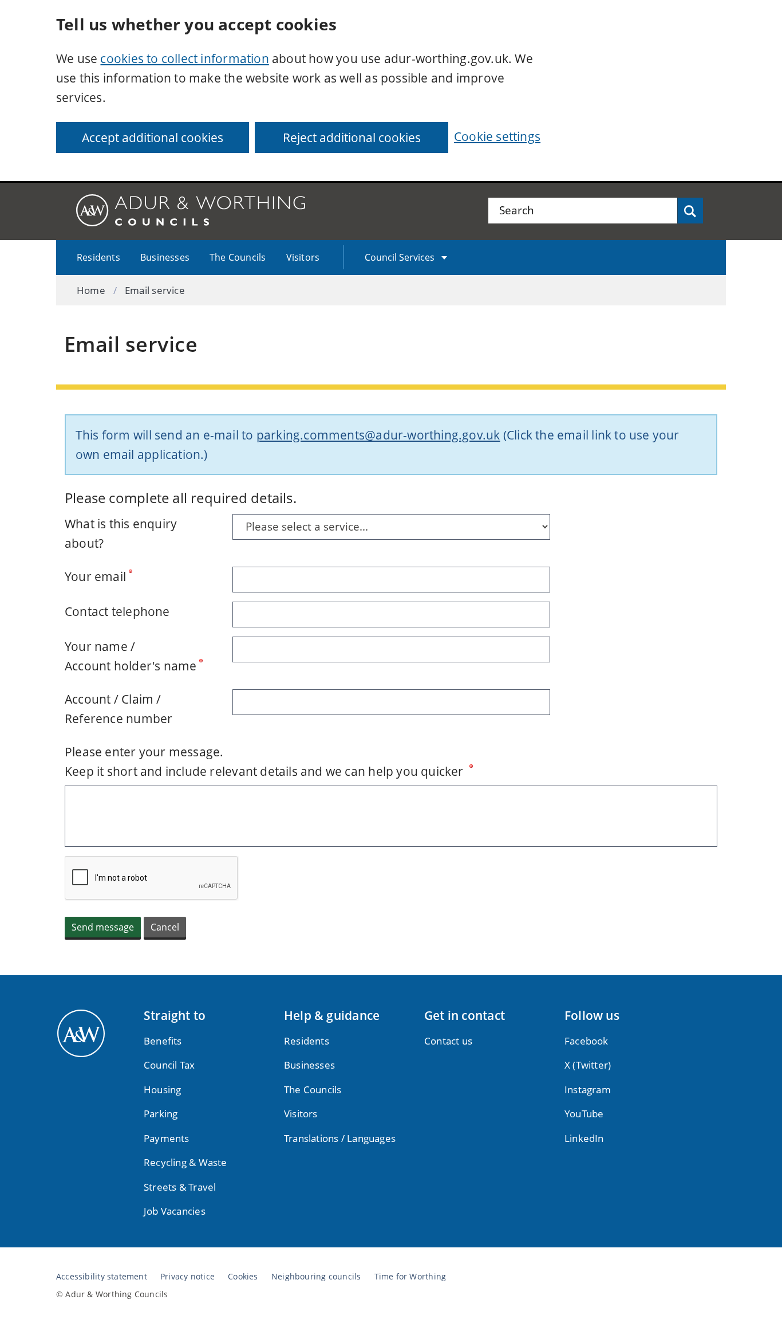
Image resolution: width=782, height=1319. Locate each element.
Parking (160, 1113)
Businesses (164, 257)
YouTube (583, 1113)
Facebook (586, 1040)
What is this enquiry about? (121, 533)
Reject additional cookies (352, 137)
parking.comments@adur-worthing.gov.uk (378, 435)
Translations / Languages (340, 1138)
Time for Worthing (410, 1276)
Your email (95, 576)
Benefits (163, 1040)
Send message (103, 927)
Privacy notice (187, 1276)
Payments (166, 1138)
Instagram (587, 1089)
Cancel (165, 927)
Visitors (303, 257)
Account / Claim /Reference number (118, 709)
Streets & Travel (180, 1187)
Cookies (243, 1276)
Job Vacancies (175, 1211)
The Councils (238, 257)
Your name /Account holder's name (130, 656)
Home (91, 290)
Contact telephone (117, 611)
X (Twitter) (587, 1064)
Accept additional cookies (152, 137)
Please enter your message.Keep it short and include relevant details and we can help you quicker (266, 761)
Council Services (400, 257)
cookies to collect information (184, 58)
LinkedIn (584, 1138)
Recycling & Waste (185, 1162)
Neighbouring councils (316, 1276)
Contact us (448, 1040)
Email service (155, 290)
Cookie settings (497, 136)
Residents (98, 257)
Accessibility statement (101, 1276)
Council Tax (169, 1064)
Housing (162, 1089)
